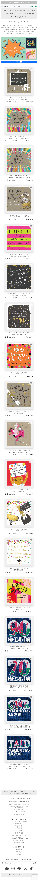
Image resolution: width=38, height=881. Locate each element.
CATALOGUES (19, 819)
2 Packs (19, 829)
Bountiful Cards (19, 842)
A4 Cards (19, 827)
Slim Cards (19, 834)
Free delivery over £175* (19, 2)
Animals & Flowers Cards (19, 839)
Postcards (19, 830)
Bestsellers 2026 (19, 824)
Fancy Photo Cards (19, 835)
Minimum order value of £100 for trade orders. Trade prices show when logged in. (19, 13)
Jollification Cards (19, 840)
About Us (19, 849)
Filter (18, 62)
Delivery (19, 851)
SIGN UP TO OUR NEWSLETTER (19, 859)
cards (13, 22)
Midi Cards (19, 832)
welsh (25, 22)
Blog (19, 855)
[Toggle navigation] (2, 6)
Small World (19, 825)
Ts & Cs (19, 853)
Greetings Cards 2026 (19, 822)
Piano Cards (19, 837)
